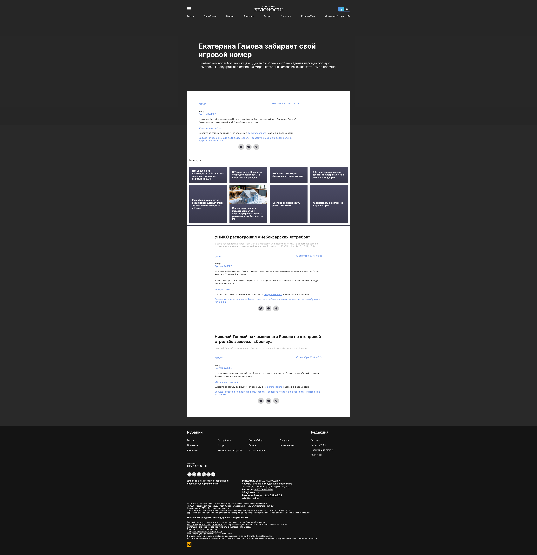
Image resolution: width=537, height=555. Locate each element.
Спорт (267, 16)
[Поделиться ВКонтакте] (249, 147)
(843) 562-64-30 (263, 489)
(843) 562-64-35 (273, 495)
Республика (210, 16)
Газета (230, 16)
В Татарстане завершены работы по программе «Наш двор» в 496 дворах (328, 175)
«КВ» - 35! (316, 454)
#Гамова (204, 128)
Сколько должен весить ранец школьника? (286, 204)
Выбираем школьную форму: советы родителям (287, 174)
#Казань (219, 289)
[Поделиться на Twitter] (241, 147)
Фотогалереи (287, 445)
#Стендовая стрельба (227, 382)
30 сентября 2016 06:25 (308, 255)
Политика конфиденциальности (202, 529)
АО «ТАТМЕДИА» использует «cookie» (205, 524)
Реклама (315, 440)
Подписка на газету (322, 450)
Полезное (286, 16)
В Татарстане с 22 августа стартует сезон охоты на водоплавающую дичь (247, 175)
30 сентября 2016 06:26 (285, 103)
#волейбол (215, 128)
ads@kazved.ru (250, 498)
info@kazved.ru (250, 492)
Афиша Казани (257, 450)
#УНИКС (228, 289)
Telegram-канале (257, 133)
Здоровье (248, 16)
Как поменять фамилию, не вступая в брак (328, 204)
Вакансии (192, 450)
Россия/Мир (308, 16)
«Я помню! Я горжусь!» (337, 16)
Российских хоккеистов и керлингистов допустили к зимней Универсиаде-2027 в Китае (207, 204)
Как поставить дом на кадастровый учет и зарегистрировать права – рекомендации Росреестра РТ (247, 213)
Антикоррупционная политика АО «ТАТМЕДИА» (209, 533)
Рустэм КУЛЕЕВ (207, 114)
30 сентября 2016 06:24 (308, 357)
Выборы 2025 (318, 445)
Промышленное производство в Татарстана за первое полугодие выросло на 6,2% (207, 174)
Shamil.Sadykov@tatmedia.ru (203, 483)
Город (190, 16)
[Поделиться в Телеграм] (256, 147)
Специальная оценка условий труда (204, 531)
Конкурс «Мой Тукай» (230, 450)
